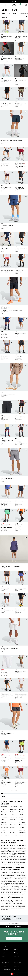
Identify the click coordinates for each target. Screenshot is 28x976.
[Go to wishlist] (5, 4)
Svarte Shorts (22, 832)
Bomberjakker (4, 817)
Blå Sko (11, 811)
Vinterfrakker (4, 806)
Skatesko (21, 809)
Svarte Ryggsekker (21, 817)
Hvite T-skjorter (13, 806)
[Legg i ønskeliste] (12, 22)
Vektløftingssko (22, 824)
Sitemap (15, 949)
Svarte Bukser (13, 809)
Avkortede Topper (3, 814)
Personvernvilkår (17, 966)
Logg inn (7, 926)
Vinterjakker (22, 811)
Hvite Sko (12, 822)
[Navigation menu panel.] (2, 4)
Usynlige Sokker (13, 817)
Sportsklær (12, 824)
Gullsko (11, 814)
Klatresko (21, 819)
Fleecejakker (22, 822)
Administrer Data (17, 962)
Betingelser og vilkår (6, 969)
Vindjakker (3, 832)
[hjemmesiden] (14, 5)
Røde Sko (12, 832)
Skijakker (12, 827)
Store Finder (16, 956)
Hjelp (3, 956)
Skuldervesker (13, 835)
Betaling (16, 952)
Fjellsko (21, 814)
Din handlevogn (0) (19, 926)
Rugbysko (21, 806)
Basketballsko (22, 830)
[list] (14, 13)
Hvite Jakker (22, 827)
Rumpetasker (4, 811)
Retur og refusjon (17, 946)
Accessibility (16, 969)
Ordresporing (5, 949)
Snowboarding (4, 827)
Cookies (3, 966)
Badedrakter (4, 824)
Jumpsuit (3, 809)
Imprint (3, 952)
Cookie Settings (5, 962)
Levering (4, 946)
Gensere (3, 830)
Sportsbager (4, 822)
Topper (2, 819)
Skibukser (12, 830)
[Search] (22, 4)
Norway (15, 974)
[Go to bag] (25, 4)
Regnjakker (12, 819)
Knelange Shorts (5, 835)
